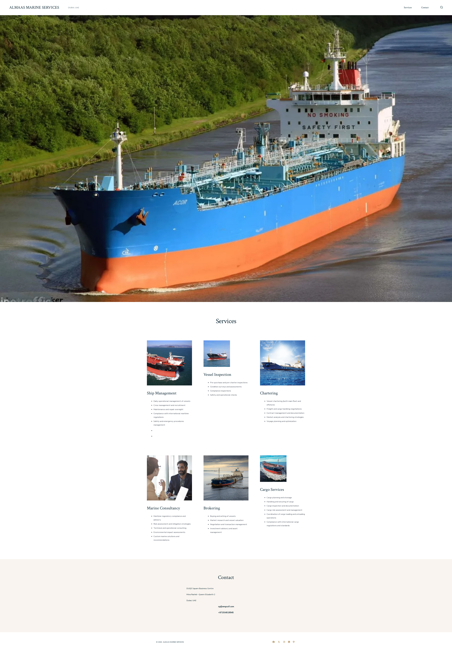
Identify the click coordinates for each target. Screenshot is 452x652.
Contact (425, 7)
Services (408, 7)
